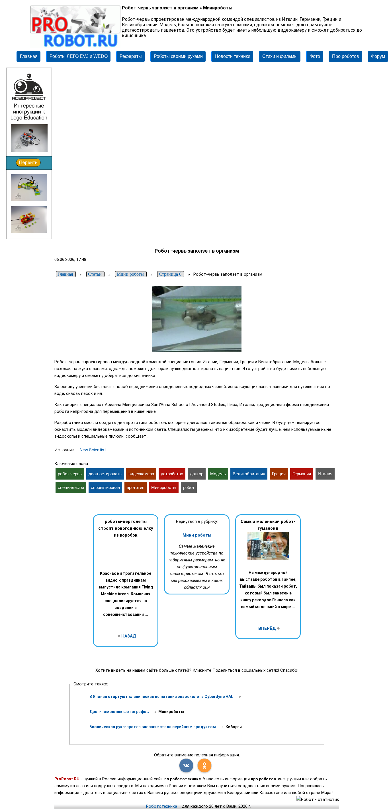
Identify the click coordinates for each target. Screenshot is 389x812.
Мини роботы (197, 535)
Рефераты (131, 56)
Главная (29, 56)
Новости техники (232, 56)
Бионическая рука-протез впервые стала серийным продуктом (153, 726)
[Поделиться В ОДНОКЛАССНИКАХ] (204, 765)
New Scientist (93, 449)
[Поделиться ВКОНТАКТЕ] (186, 765)
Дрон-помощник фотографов (119, 711)
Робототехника (161, 806)
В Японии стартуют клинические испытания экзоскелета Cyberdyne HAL (161, 696)
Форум (378, 56)
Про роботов (345, 56)
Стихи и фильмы (280, 56)
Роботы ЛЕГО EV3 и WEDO (79, 56)
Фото (315, 56)
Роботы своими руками (178, 56)
